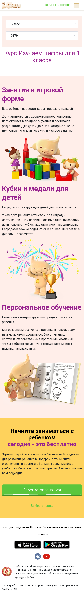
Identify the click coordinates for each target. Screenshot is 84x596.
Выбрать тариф (42, 505)
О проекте (42, 534)
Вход (48, 5)
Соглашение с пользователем (62, 527)
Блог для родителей (16, 527)
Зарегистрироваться (42, 490)
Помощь (35, 527)
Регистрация (61, 5)
